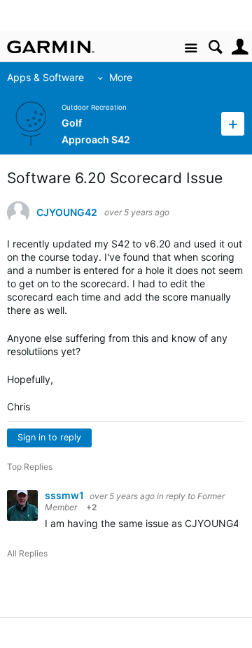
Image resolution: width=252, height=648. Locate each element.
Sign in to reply (49, 437)
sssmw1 (65, 495)
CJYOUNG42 (66, 212)
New (232, 123)
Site (190, 48)
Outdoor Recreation (94, 107)
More (120, 77)
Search (215, 47)
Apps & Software (45, 77)
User (239, 47)
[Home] (50, 47)
